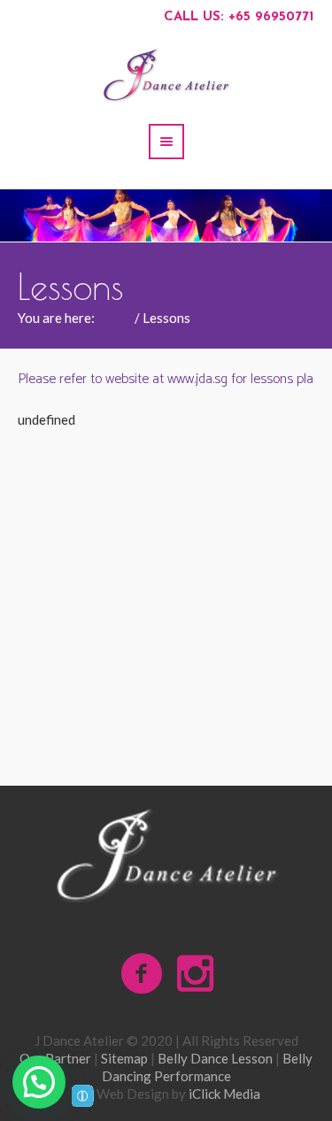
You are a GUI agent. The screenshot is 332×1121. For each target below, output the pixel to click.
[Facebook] (142, 974)
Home (114, 318)
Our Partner (55, 1058)
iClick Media (224, 1094)
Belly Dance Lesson (215, 1058)
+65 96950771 (271, 17)
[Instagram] (196, 974)
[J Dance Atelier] (166, 855)
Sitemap (124, 1058)
